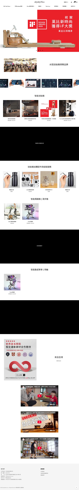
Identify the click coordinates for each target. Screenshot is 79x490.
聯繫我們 (42, 475)
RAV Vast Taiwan (7, 6)
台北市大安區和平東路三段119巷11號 (13, 474)
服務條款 (22, 487)
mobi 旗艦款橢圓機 (12, 221)
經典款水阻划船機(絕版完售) (30, 118)
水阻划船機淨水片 (49, 189)
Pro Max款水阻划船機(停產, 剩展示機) (67, 118)
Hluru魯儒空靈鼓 (30, 6)
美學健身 (56, 6)
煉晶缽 (39, 6)
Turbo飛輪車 (30, 221)
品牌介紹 (73, 6)
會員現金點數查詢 (44, 473)
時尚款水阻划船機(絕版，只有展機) (49, 118)
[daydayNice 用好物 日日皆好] (39, 2)
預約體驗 (64, 6)
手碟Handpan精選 (18, 6)
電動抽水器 (11, 189)
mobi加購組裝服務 (30, 189)
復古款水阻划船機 (11, 118)
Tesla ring (48, 6)
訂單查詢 (42, 471)
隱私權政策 (18, 487)
